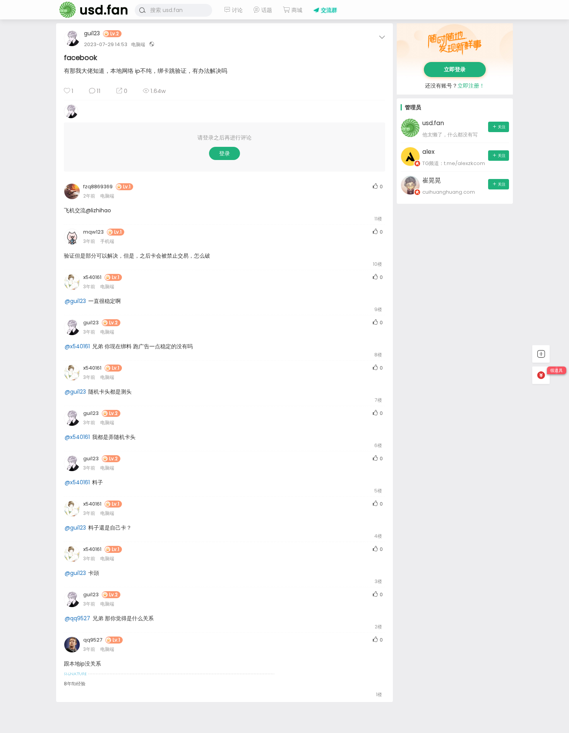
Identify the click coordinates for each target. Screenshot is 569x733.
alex (428, 151)
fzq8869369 (98, 186)
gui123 (92, 34)
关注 (502, 127)
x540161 (92, 277)
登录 (224, 153)
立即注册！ (471, 85)
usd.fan (91, 9)
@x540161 (77, 346)
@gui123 (75, 301)
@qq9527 (77, 618)
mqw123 (93, 232)
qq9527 (92, 640)
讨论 (236, 10)
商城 (296, 10)
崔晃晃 (431, 180)
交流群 (328, 10)
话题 (266, 10)
